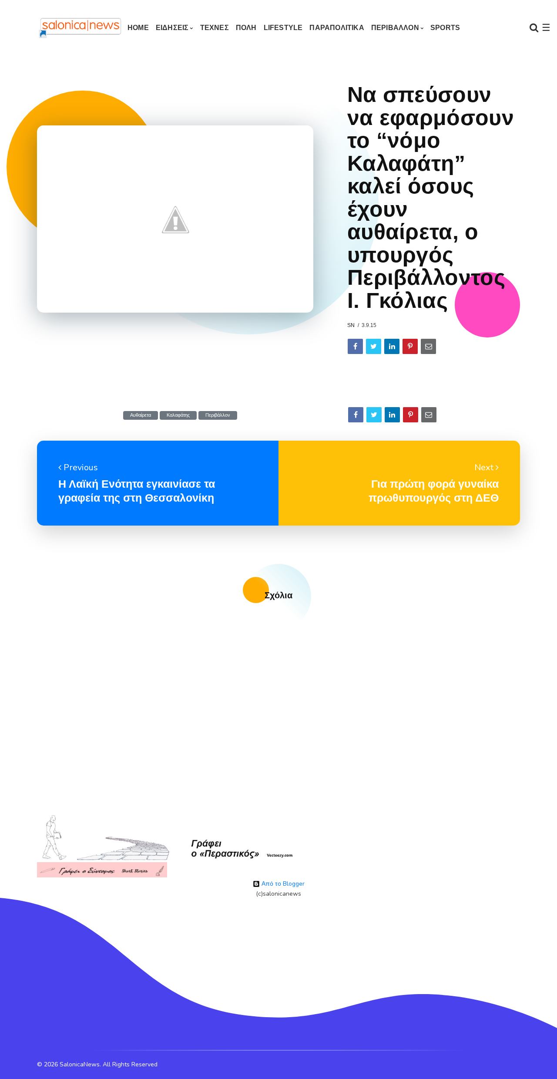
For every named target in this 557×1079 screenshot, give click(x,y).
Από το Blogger (282, 884)
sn (351, 325)
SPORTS (445, 27)
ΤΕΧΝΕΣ (214, 27)
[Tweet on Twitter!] (373, 346)
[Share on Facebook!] (355, 346)
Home (138, 27)
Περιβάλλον (217, 415)
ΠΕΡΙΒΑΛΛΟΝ (395, 27)
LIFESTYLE (283, 27)
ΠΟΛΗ (246, 27)
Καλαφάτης (178, 415)
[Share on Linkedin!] (391, 346)
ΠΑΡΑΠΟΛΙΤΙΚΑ (336, 27)
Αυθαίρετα (140, 415)
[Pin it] (410, 346)
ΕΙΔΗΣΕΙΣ (172, 27)
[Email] (428, 346)
